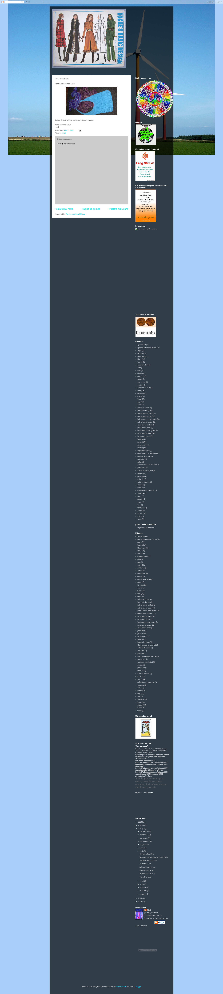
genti (64, 133)
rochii (139, 485)
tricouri (139, 513)
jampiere (140, 439)
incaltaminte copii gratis (146, 431)
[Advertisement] (145, 271)
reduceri (140, 479)
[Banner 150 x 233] (145, 181)
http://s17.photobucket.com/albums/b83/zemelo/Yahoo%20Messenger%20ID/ (151, 773)
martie (142, 888)
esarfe (139, 396)
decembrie (144, 831)
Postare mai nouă (64, 209)
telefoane (140, 508)
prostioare (141, 476)
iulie (142, 848)
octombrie (144, 838)
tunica (139, 516)
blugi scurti (141, 356)
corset (139, 379)
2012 (140, 825)
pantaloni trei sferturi (145, 470)
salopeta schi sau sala (145, 491)
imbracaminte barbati (145, 413)
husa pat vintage (143, 410)
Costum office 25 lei (147, 854)
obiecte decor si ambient (146, 453)
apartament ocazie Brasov (147, 348)
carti (139, 368)
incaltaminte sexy (144, 436)
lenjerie (140, 448)
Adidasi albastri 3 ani (147, 867)
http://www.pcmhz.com (145, 528)
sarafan (140, 499)
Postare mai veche (118, 209)
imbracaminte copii (144, 416)
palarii (139, 462)
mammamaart (121, 987)
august (143, 844)
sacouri (140, 488)
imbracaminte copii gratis (146, 419)
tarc (138, 505)
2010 (140, 898)
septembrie (144, 841)
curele (139, 391)
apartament (141, 345)
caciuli (139, 362)
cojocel (140, 373)
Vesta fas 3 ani (145, 864)
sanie (139, 496)
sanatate (140, 493)
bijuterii (140, 353)
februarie (143, 891)
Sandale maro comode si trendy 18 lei (154, 857)
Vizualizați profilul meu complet (156, 918)
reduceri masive (143, 482)
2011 (140, 829)
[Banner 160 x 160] (145, 144)
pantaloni (140, 468)
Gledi (149, 910)
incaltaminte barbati (144, 425)
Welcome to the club (147, 874)
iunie (142, 851)
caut (139, 371)
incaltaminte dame (144, 433)
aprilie (142, 884)
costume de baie (143, 388)
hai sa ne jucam (143, 408)
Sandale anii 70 (145, 877)
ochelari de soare (143, 456)
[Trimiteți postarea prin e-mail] (80, 130)
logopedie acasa (143, 451)
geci (139, 402)
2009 (140, 901)
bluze (139, 359)
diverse (140, 393)
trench (139, 511)
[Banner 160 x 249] (145, 221)
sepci (139, 502)
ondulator (140, 459)
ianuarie (143, 894)
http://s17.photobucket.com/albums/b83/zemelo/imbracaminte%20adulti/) (151, 763)
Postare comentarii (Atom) (75, 214)
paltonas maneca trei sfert (147, 465)
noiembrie (144, 835)
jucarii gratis (141, 445)
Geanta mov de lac (147, 870)
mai (141, 881)
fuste (139, 399)
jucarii (139, 442)
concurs (140, 376)
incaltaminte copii (143, 428)
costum (140, 385)
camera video (142, 365)
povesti (140, 473)
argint (139, 351)
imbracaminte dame (144, 422)
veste (139, 519)
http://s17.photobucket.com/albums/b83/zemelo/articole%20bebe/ (151, 769)
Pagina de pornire (91, 209)
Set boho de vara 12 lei (148, 860)
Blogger (138, 987)
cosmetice (141, 382)
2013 (140, 822)
